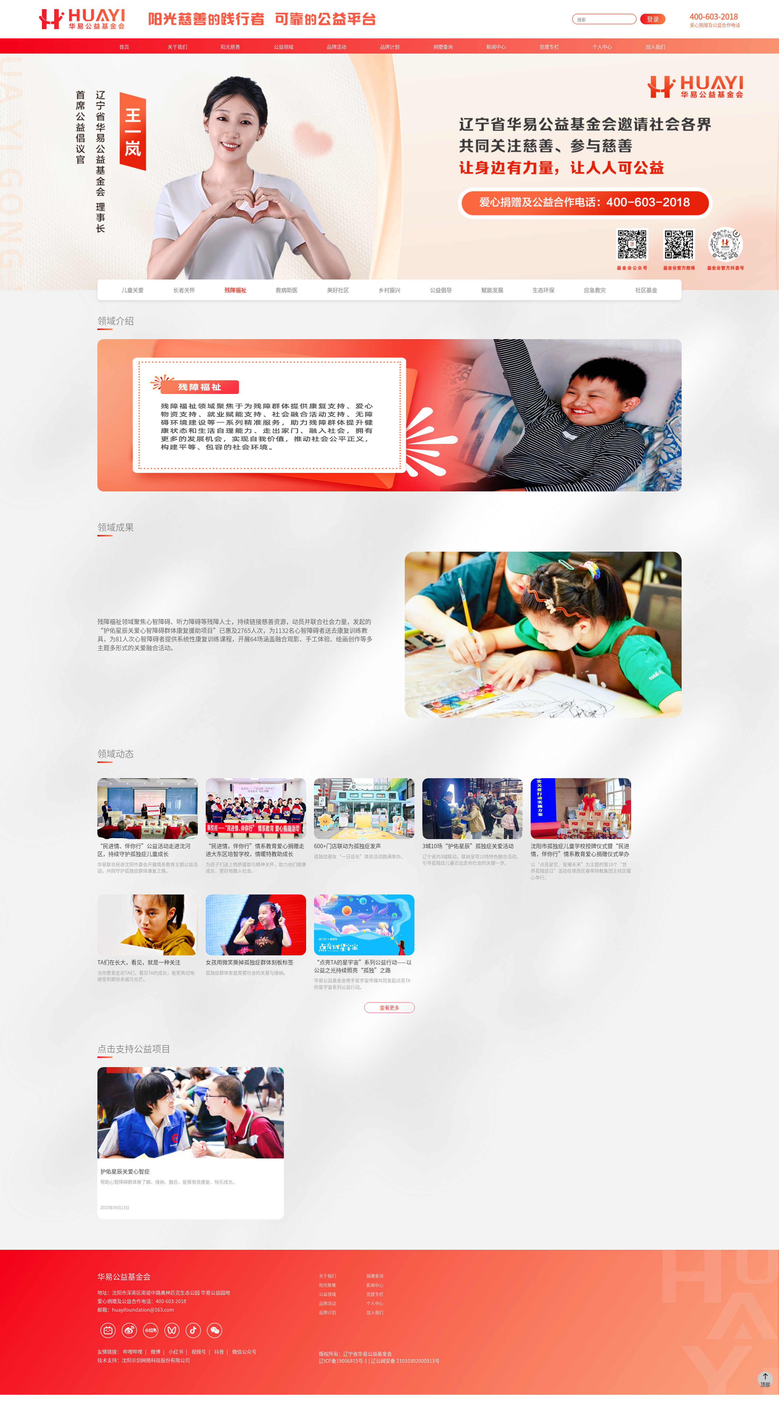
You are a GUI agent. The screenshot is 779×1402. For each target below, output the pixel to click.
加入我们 (655, 46)
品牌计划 (390, 46)
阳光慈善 (230, 46)
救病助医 (287, 290)
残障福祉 (235, 290)
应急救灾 (595, 290)
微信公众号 (244, 1351)
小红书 (176, 1351)
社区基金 (646, 290)
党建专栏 (549, 46)
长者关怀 (184, 290)
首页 (124, 46)
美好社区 (338, 290)
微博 (155, 1351)
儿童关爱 (133, 290)
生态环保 (543, 290)
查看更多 (389, 1007)
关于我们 (177, 46)
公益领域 (283, 46)
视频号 (198, 1351)
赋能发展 (492, 290)
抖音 (219, 1351)
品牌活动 (336, 46)
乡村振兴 (389, 290)
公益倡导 (441, 290)
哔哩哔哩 (132, 1351)
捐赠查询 (443, 46)
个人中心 (602, 46)
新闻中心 (496, 46)
